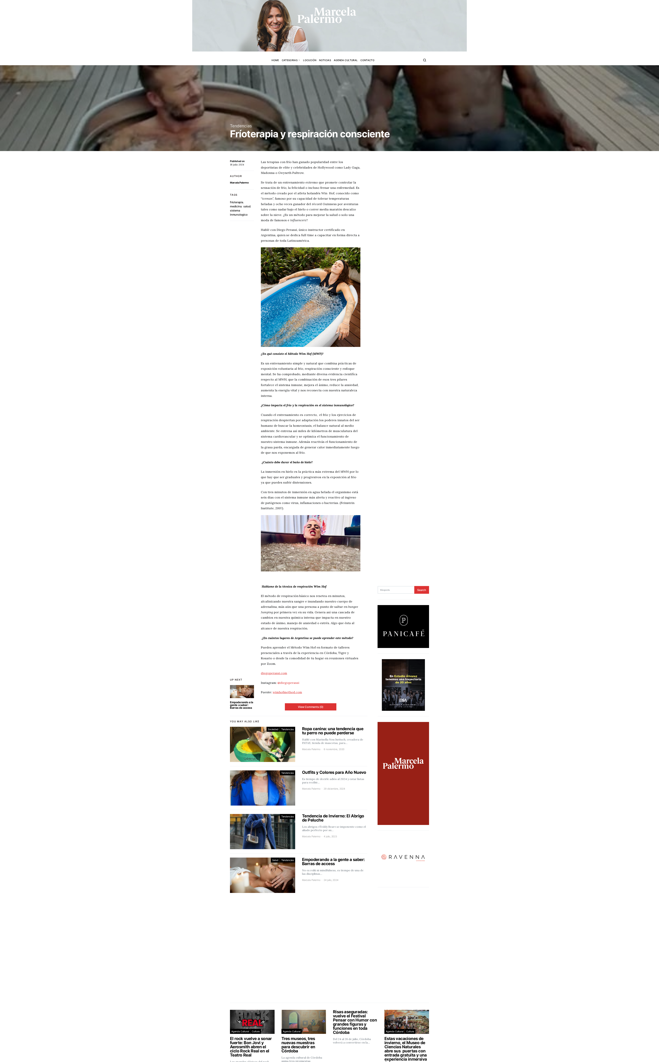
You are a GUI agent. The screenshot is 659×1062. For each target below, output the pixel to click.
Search (421, 590)
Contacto (367, 60)
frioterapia (236, 202)
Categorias (290, 60)
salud (246, 206)
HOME (275, 60)
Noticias (325, 60)
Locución (309, 60)
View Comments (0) (310, 707)
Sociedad (273, 729)
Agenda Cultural (346, 60)
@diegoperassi (288, 683)
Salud (275, 860)
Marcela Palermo (239, 182)
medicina (235, 206)
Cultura (256, 1031)
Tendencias (241, 125)
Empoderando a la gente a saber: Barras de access (241, 705)
